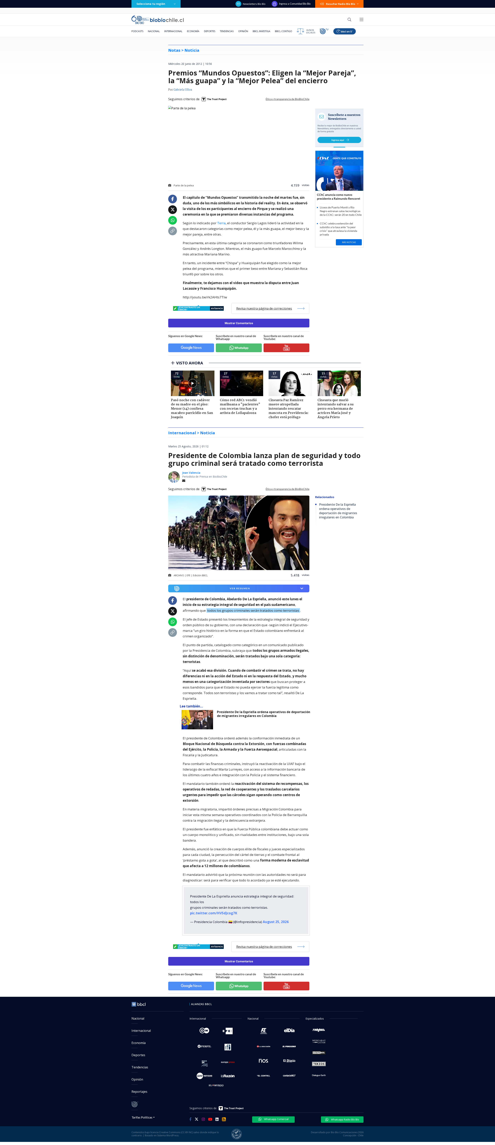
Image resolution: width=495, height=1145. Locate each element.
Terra (221, 223)
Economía (193, 31)
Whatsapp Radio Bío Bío (344, 1119)
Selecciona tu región (151, 4)
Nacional (154, 31)
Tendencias (227, 31)
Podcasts (137, 31)
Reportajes (139, 1091)
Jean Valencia (191, 472)
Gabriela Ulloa (182, 89)
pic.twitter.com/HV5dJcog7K (213, 913)
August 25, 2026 (276, 922)
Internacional (173, 31)
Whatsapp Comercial (276, 1119)
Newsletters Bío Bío (254, 4)
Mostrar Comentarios (239, 323)
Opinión (243, 31)
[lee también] (198, 719)
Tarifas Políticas (142, 1117)
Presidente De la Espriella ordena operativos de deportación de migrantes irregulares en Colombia (263, 714)
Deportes (209, 31)
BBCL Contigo (283, 31)
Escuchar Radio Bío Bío (340, 4)
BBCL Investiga (261, 31)
